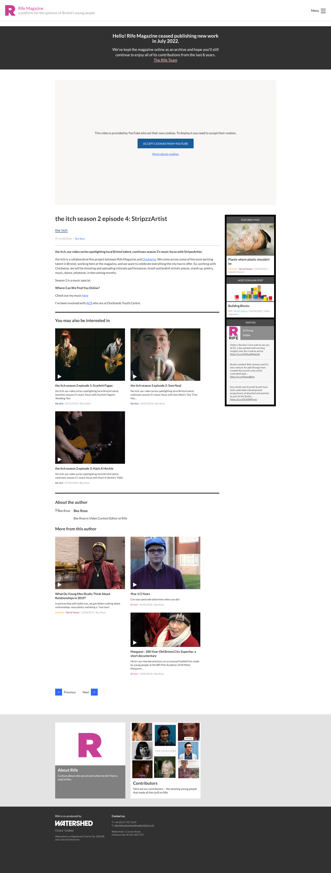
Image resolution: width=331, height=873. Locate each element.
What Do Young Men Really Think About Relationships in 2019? (82, 596)
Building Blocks (238, 306)
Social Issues (72, 612)
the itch (61, 230)
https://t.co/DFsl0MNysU (243, 399)
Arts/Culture (241, 311)
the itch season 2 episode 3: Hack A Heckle (84, 468)
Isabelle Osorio (236, 271)
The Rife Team (165, 60)
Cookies (69, 830)
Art (230, 311)
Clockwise (149, 259)
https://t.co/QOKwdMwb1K (245, 354)
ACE (89, 303)
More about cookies (165, 154)
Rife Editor (85, 403)
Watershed (74, 823)
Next (89, 692)
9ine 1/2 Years (140, 594)
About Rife (68, 769)
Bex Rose (160, 403)
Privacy (59, 830)
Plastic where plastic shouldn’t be (249, 261)
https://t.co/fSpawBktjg (242, 376)
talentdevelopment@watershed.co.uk (134, 825)
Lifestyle (59, 612)
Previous (67, 692)
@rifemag (248, 332)
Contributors (145, 783)
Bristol (134, 604)
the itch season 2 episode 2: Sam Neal (156, 385)
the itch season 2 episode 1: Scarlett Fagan (84, 385)
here (85, 295)
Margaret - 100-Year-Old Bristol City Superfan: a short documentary (163, 654)
